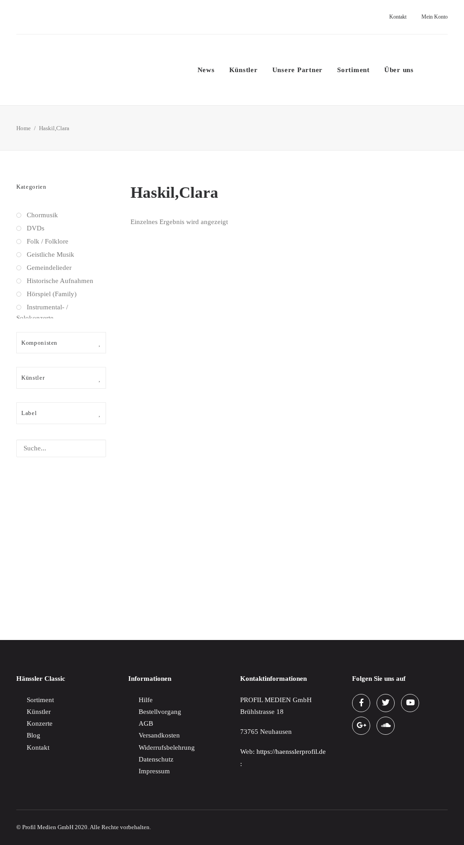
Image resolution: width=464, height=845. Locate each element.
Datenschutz (156, 759)
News (206, 69)
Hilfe (146, 699)
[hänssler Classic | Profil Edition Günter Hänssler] (92, 70)
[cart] (445, 69)
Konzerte (40, 723)
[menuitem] (395, 17)
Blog (33, 735)
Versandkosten (159, 735)
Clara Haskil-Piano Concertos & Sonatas (187, 590)
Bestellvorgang (160, 711)
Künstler (243, 69)
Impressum (154, 771)
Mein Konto (434, 17)
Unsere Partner (297, 69)
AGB (146, 723)
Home (23, 128)
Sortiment (353, 69)
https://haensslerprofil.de (291, 751)
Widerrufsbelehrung (167, 747)
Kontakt (397, 17)
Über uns (399, 69)
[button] (429, 69)
